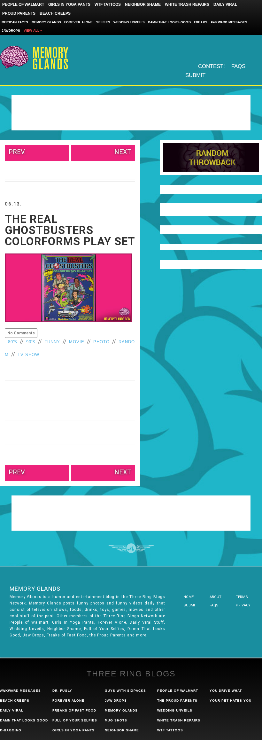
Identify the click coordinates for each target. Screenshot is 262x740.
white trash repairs (178, 720)
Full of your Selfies (74, 720)
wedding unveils (174, 710)
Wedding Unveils (129, 22)
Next (122, 152)
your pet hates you (230, 700)
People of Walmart (23, 4)
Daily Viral (225, 4)
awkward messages (20, 690)
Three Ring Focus (131, 548)
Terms (242, 597)
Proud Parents (18, 13)
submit (190, 605)
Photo (101, 341)
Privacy (243, 605)
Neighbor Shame (143, 4)
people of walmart (177, 690)
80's (12, 341)
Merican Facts (15, 22)
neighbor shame (122, 730)
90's (30, 341)
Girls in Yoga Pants (69, 4)
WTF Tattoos (108, 4)
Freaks (200, 22)
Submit (195, 75)
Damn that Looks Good (169, 22)
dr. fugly (62, 690)
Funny (52, 341)
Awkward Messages (229, 22)
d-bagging (10, 730)
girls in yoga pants (73, 730)
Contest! (211, 66)
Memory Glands (46, 22)
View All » (33, 30)
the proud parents (177, 700)
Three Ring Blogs (131, 673)
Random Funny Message (211, 157)
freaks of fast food (74, 710)
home (188, 597)
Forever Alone (78, 22)
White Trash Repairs (187, 4)
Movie (76, 341)
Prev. (17, 152)
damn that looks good (24, 720)
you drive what (226, 690)
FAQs (238, 66)
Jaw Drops (116, 700)
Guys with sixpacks (125, 690)
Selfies (103, 22)
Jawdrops (11, 30)
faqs (214, 605)
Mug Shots (116, 720)
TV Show (28, 354)
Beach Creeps (55, 13)
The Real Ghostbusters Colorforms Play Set (70, 230)
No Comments (21, 333)
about (215, 597)
